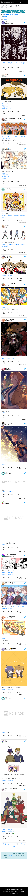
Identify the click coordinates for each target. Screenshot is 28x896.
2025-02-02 (22, 222)
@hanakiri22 (8, 369)
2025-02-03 (22, 185)
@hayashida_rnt (9, 583)
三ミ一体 (22, 10)
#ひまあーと (5, 176)
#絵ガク (18, 63)
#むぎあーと (10, 574)
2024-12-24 (22, 840)
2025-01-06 (22, 498)
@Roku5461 (8, 473)
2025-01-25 (22, 280)
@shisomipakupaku (9, 556)
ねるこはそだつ (9, 423)
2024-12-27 (22, 737)
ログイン (11, 855)
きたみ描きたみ (15, 12)
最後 (14, 847)
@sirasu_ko (8, 120)
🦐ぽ (6, 74)
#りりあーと (12, 63)
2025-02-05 (22, 115)
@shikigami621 (8, 285)
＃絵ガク (4, 358)
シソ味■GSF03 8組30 (10, 554)
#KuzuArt (4, 608)
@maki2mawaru (8, 257)
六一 (6, 472)
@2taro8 (7, 503)
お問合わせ (21, 891)
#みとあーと (10, 275)
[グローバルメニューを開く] (25, 2)
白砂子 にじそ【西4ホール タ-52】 (13, 118)
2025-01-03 (22, 551)
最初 (4, 844)
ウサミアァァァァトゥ (6, 12)
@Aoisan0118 (8, 790)
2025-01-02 (22, 579)
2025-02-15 (22, 71)
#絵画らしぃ (5, 173)
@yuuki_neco (8, 227)
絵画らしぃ (22, 12)
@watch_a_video (9, 23)
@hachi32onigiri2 (9, 649)
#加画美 (6, 246)
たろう (7, 501)
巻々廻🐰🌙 (8, 256)
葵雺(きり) (7, 368)
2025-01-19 (22, 315)
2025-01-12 (22, 365)
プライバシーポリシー (17, 889)
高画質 (5, 19)
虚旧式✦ (7, 22)
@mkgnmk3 (8, 189)
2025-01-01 (22, 613)
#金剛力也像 (5, 63)
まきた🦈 (7, 188)
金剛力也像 (5, 10)
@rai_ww (7, 424)
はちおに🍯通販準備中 (10, 648)
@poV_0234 (8, 76)
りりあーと (11, 10)
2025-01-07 (22, 469)
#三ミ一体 (5, 103)
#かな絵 (10, 608)
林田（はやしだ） (9, 582)
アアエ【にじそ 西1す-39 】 (12, 788)
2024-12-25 (22, 785)
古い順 (11, 14)
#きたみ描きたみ (6, 108)
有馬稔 (7, 225)
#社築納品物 (10, 244)
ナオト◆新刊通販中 (10, 283)
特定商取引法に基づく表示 (10, 891)
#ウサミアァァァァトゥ (8, 107)
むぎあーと (16, 10)
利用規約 (7, 889)
